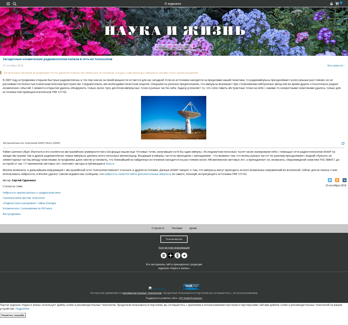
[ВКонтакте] (345, 180)
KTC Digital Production (190, 298)
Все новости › (335, 65)
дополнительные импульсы (154, 174)
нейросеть (111, 174)
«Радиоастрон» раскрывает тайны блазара (29, 203)
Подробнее (22, 308)
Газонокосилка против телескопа (24, 198)
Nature (110, 163)
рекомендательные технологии (142, 293)
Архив (193, 228)
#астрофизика (11, 214)
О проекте (158, 228)
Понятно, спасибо (12, 315)
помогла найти (127, 174)
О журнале (173, 4)
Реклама (177, 228)
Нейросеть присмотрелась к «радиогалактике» (32, 192)
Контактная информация (174, 247)
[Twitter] (330, 180)
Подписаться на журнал (174, 47)
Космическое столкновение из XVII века (27, 208)
